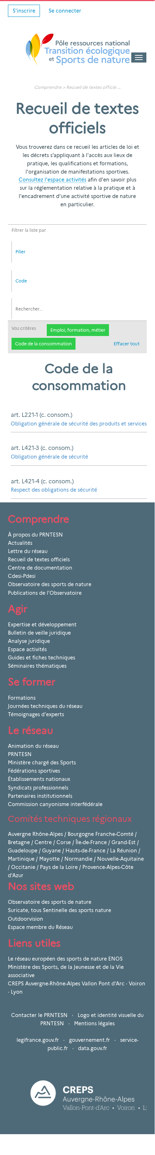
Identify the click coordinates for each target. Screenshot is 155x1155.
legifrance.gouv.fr (38, 1040)
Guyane (51, 850)
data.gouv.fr (92, 1048)
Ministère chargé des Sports (42, 762)
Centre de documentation (40, 568)
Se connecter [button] (65, 11)
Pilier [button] (20, 251)
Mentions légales (94, 1023)
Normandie (78, 859)
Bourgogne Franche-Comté (100, 834)
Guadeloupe (22, 850)
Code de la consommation (43, 343)
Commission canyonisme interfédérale (55, 804)
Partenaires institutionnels (40, 796)
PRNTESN (20, 754)
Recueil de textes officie (91, 87)
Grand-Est (123, 842)
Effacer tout (127, 343)
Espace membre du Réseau (40, 927)
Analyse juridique (29, 641)
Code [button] (21, 281)
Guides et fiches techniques (41, 658)
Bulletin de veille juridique (39, 633)
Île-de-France (91, 842)
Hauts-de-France (85, 850)
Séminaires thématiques (37, 666)
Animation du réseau (33, 746)
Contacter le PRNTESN (39, 1015)
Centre (43, 842)
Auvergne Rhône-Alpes (35, 834)
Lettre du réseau (27, 551)
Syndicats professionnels (38, 788)
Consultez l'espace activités (52, 180)
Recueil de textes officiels (39, 559)
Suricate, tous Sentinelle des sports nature (59, 910)
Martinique (21, 859)
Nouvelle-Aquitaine (120, 859)
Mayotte (49, 859)
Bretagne (19, 842)
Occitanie (23, 867)
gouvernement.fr (89, 1040)
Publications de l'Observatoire (45, 593)
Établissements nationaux (39, 779)
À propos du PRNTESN (35, 535)
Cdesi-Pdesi (22, 576)
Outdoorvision (25, 919)
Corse (63, 842)
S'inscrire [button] (24, 11)
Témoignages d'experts (36, 714)
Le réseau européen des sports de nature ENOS (65, 959)
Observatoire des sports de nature (49, 584)
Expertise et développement (42, 624)
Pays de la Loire (59, 867)
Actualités (20, 543)
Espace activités (27, 649)
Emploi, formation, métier (77, 330)
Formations (22, 698)
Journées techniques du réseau (45, 706)
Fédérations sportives (34, 771)
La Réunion (123, 850)
